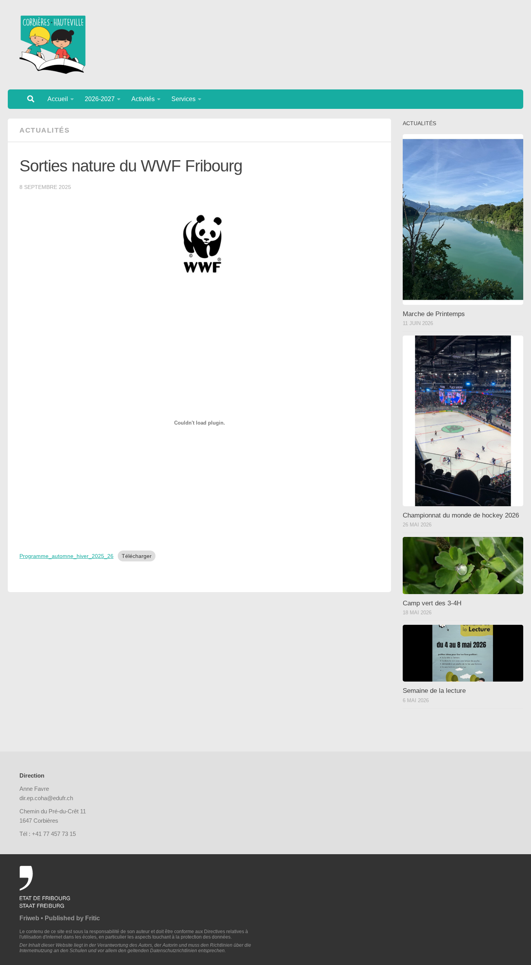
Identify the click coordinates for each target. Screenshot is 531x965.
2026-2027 (100, 99)
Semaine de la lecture (434, 690)
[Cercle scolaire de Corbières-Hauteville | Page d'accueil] (52, 45)
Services (183, 99)
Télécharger (137, 556)
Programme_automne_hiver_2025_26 (66, 556)
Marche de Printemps (434, 314)
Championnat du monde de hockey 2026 (461, 515)
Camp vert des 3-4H (432, 603)
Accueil (57, 99)
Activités (143, 99)
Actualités (44, 130)
